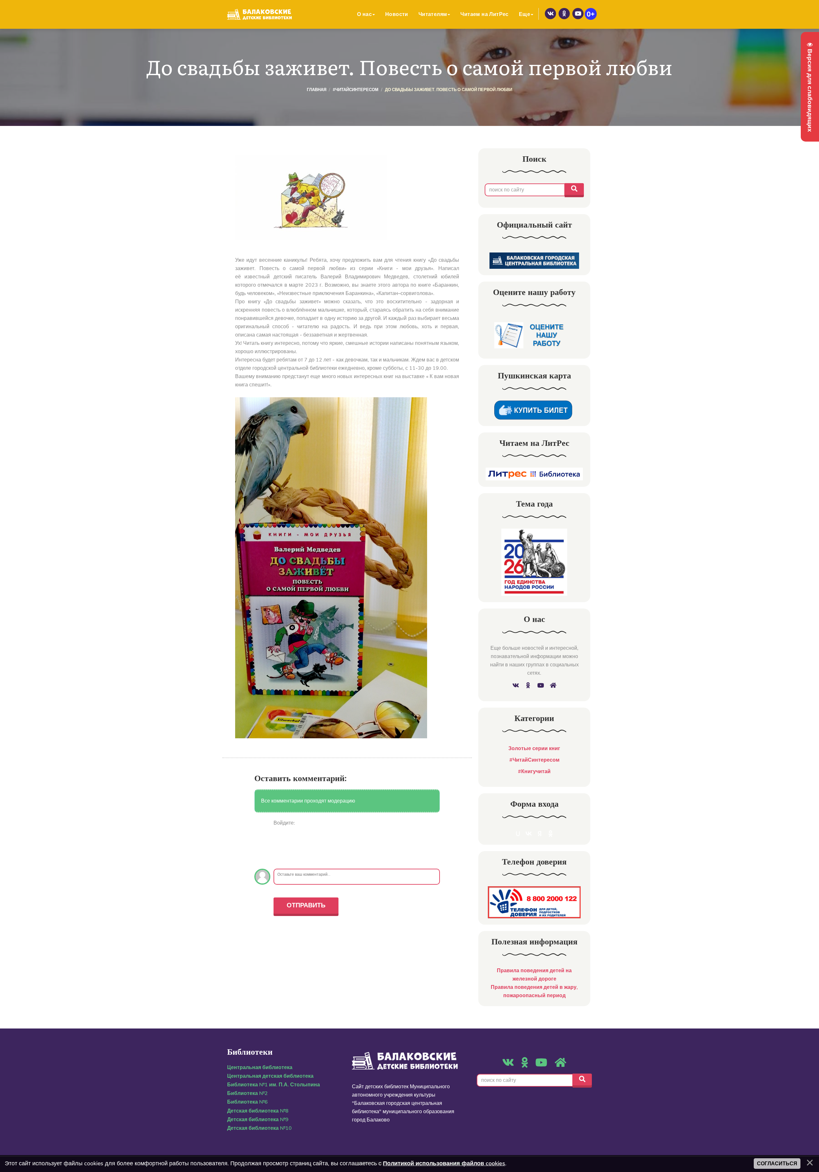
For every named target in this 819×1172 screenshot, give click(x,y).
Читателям (432, 14)
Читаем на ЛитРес (484, 14)
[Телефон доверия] (534, 901)
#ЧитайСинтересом (355, 90)
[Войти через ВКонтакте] (278, 841)
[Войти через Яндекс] (278, 851)
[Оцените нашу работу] (534, 335)
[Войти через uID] (278, 832)
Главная (316, 90)
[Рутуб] (578, 13)
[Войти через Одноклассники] (278, 860)
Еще (524, 14)
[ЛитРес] (534, 473)
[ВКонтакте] (550, 13)
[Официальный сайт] (534, 260)
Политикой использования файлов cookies (444, 1163)
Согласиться (777, 1163)
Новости (396, 14)
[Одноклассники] (564, 13)
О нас (364, 14)
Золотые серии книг (534, 748)
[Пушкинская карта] (534, 409)
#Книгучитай (534, 771)
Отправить (306, 905)
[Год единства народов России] (534, 561)
